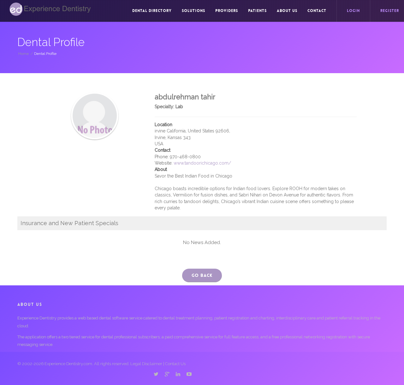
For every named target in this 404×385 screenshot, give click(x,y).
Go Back (202, 275)
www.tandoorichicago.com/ (202, 163)
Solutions (193, 10)
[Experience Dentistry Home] (50, 9)
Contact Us (175, 363)
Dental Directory (152, 10)
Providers (226, 10)
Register (389, 10)
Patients (257, 10)
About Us (287, 10)
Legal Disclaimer (146, 363)
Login (353, 10)
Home (23, 53)
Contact (316, 10)
